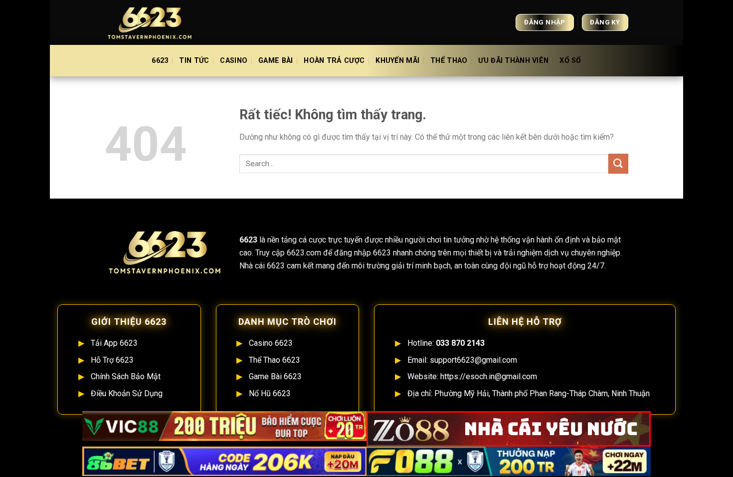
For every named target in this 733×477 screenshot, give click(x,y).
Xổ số (570, 60)
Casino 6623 (271, 343)
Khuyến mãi (397, 60)
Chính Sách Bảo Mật (126, 376)
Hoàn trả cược (334, 60)
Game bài (275, 60)
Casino (233, 60)
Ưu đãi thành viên (513, 60)
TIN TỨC (194, 60)
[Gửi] (618, 163)
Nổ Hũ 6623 (270, 393)
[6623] (154, 22)
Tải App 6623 (114, 343)
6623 (160, 60)
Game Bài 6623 (275, 376)
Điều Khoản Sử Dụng (127, 393)
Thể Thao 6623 (274, 360)
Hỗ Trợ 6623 (112, 360)
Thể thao (448, 60)
